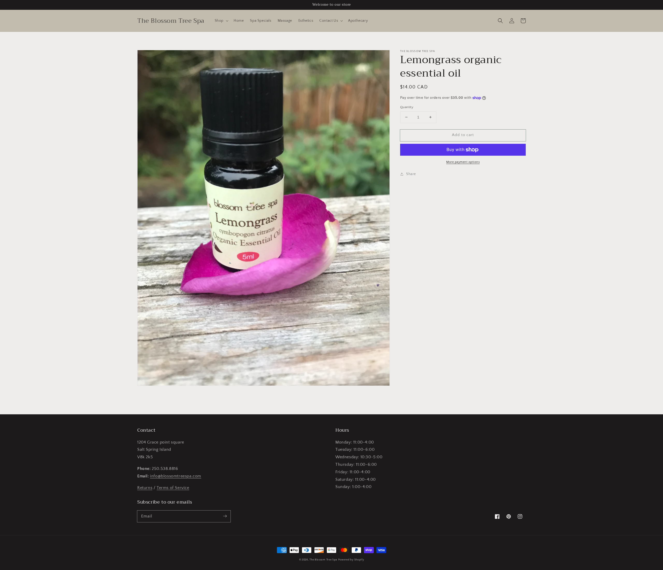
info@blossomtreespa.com (175, 476)
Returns (144, 487)
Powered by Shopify (351, 559)
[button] (221, 20)
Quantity (406, 107)
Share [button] (411, 174)
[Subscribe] (224, 516)
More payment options (463, 162)
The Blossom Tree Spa (323, 559)
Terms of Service (173, 487)
